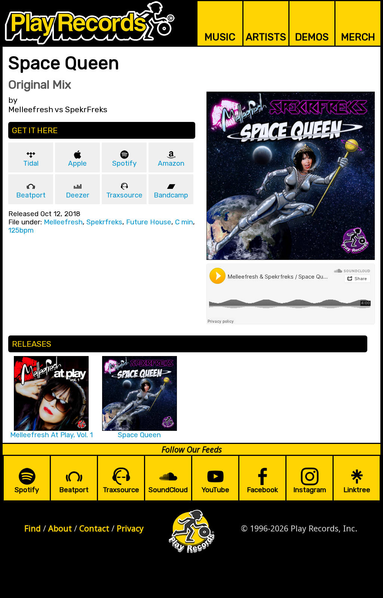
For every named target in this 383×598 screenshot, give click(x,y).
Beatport (31, 195)
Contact (94, 528)
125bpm (21, 230)
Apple (77, 163)
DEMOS (312, 37)
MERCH (358, 37)
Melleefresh (63, 222)
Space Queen (139, 435)
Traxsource (124, 195)
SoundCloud (168, 490)
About (60, 528)
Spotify (124, 163)
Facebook (262, 490)
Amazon (171, 163)
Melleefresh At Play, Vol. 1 (51, 435)
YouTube (215, 490)
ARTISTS (266, 37)
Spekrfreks (104, 222)
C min (184, 222)
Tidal (31, 163)
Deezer (77, 195)
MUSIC (220, 37)
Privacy (130, 528)
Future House (148, 222)
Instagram (309, 490)
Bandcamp (171, 195)
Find (32, 528)
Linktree (356, 490)
